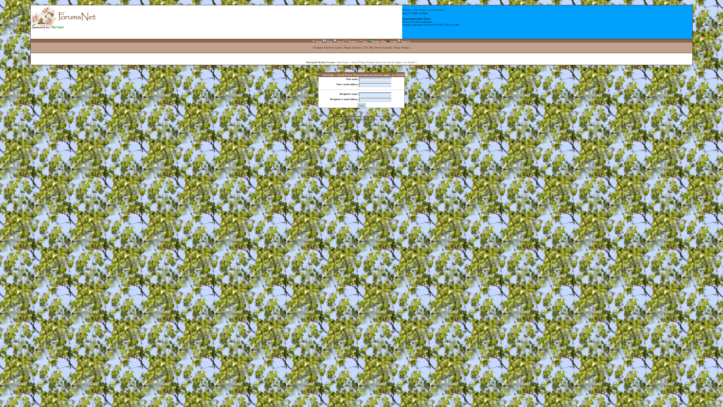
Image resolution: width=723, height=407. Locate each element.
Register (440, 9)
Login (430, 9)
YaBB (347, 120)
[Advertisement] (361, 129)
